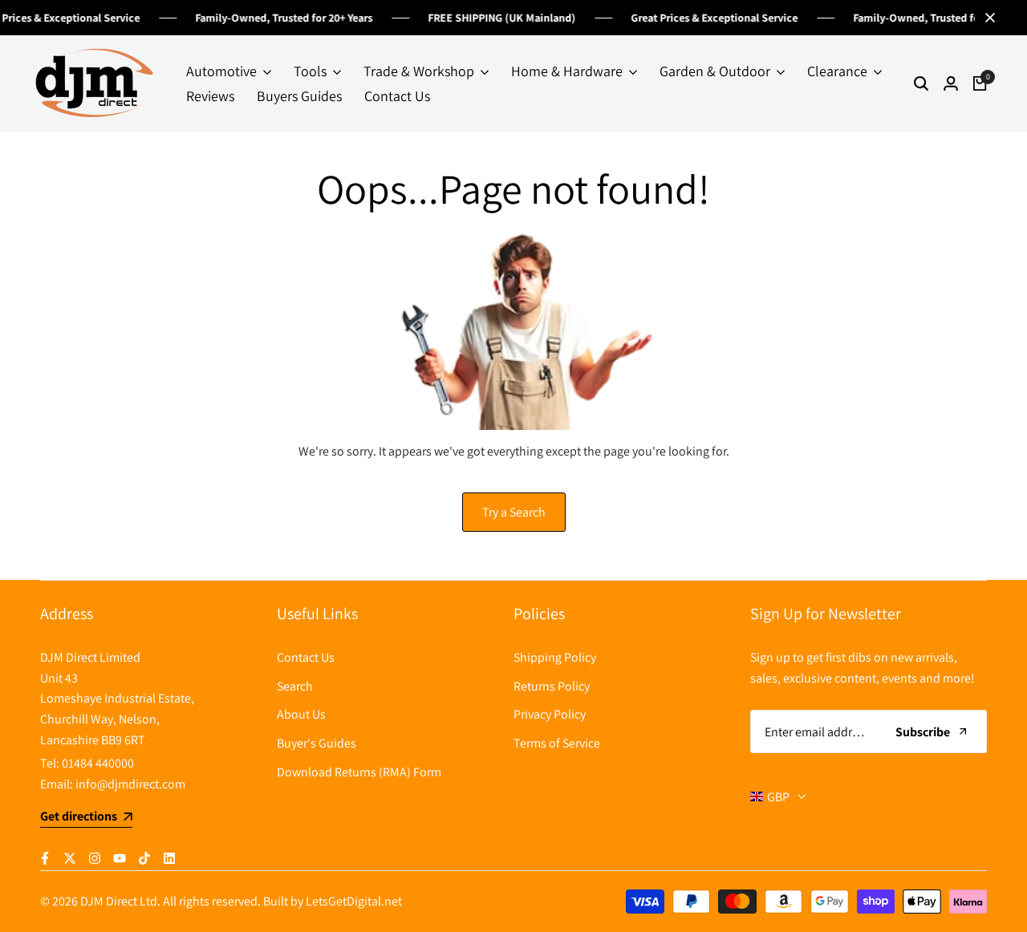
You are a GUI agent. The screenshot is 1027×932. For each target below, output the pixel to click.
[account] (951, 83)
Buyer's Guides (316, 743)
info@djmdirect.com (130, 784)
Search (295, 686)
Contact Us (306, 657)
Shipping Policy (555, 657)
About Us (301, 714)
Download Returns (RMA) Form (359, 772)
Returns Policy (552, 686)
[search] (921, 83)
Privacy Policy (550, 714)
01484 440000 (98, 763)
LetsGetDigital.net (354, 901)
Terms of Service (557, 743)
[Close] (987, 18)
